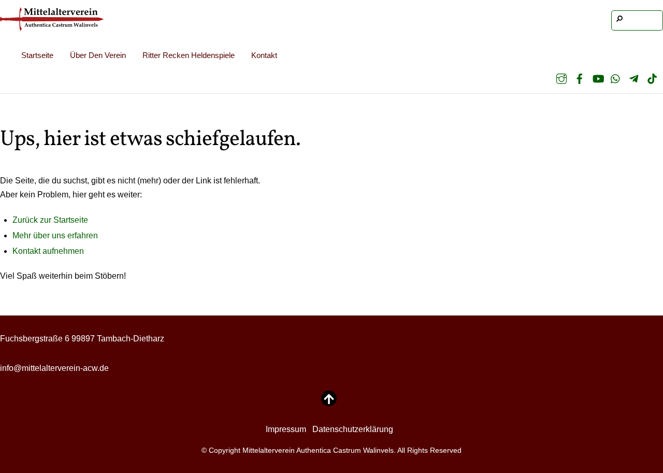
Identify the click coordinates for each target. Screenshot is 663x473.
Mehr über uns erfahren (55, 235)
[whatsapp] (616, 78)
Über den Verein (98, 55)
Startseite (37, 55)
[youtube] (597, 78)
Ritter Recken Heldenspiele (188, 55)
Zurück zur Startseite (50, 220)
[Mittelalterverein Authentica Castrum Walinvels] (52, 24)
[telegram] (634, 78)
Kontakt (264, 55)
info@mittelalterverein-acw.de (54, 368)
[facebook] (579, 78)
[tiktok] (652, 78)
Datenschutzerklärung (352, 429)
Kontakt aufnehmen (48, 251)
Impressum (286, 429)
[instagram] (561, 78)
